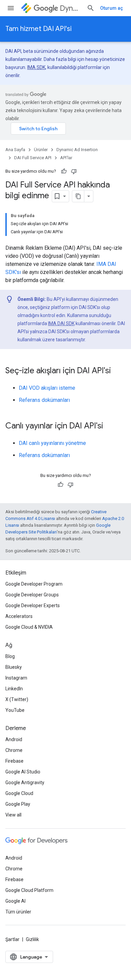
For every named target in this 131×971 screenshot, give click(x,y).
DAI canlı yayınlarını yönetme (52, 443)
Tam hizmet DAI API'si (38, 29)
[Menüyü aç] (10, 8)
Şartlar (12, 939)
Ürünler (41, 149)
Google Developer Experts (32, 605)
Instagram (16, 678)
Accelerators (19, 616)
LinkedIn (14, 688)
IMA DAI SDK (61, 323)
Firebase (14, 761)
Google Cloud (19, 793)
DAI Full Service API (32, 157)
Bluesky (13, 667)
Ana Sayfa (15, 149)
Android (13, 739)
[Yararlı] (64, 171)
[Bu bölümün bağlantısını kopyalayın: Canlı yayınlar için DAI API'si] (110, 426)
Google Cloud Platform (29, 890)
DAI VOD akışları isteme (47, 388)
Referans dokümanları (44, 400)
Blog (10, 656)
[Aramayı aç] (91, 8)
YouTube (15, 710)
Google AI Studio (22, 771)
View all (13, 815)
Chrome (14, 750)
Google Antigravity (24, 782)
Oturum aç (111, 8)
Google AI (15, 901)
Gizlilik (32, 939)
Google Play (17, 804)
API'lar (66, 157)
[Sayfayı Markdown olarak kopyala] (78, 196)
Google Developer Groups (32, 594)
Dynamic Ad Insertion (70, 8)
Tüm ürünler (18, 911)
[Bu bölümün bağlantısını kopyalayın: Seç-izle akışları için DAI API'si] (117, 371)
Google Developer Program (33, 584)
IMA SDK (36, 67)
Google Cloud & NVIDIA (29, 627)
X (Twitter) (16, 699)
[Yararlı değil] (74, 171)
